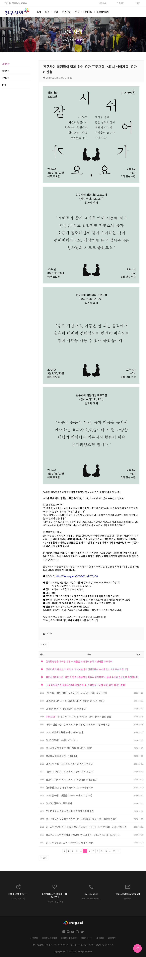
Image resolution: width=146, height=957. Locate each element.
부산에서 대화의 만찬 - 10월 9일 (61, 756)
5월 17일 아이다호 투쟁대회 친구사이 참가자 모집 (70, 811)
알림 (56, 11)
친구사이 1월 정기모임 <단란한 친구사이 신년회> (69, 842)
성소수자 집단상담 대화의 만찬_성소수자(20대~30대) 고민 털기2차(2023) (81, 819)
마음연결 (112, 938)
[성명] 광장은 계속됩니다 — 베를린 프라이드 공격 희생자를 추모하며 (79, 661)
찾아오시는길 (86, 938)
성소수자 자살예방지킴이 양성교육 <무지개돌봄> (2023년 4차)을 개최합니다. (83, 834)
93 (114, 851)
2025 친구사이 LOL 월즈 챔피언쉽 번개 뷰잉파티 (69, 764)
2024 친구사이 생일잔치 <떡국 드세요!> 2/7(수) (69, 795)
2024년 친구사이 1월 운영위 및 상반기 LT (66, 708)
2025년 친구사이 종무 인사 (59, 803)
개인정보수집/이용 (69, 938)
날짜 (138, 654)
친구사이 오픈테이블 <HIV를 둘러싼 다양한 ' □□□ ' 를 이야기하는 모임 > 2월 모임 (86, 827)
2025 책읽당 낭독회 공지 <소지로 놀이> (65, 732)
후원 (77, 11)
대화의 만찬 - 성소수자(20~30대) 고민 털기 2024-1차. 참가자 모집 (78, 724)
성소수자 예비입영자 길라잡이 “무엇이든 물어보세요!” (72, 779)
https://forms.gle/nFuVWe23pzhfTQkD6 (77, 576)
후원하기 (100, 938)
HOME (64, 39)
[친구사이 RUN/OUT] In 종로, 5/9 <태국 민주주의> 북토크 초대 (77, 693)
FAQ (4, 84)
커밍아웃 (66, 11)
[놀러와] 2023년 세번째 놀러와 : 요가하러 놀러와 (69, 787)
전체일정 (6, 77)
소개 (39, 11)
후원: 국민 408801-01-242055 (15, 3)
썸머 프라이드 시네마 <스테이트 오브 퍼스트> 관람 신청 (84, 716)
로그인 (121, 3)
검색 (138, 3)
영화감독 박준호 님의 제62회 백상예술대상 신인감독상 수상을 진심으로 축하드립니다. (87, 669)
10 (106, 851)
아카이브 (88, 11)
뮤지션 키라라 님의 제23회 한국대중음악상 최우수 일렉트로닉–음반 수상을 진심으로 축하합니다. (92, 677)
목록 (44, 644)
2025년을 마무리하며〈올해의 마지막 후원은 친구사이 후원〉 (76, 700)
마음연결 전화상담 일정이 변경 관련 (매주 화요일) (70, 771)
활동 (47, 11)
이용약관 (34, 938)
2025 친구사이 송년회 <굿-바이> (62, 740)
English (103, 3)
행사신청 (6, 70)
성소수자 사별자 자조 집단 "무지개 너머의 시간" (69, 748)
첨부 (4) (49, 633)
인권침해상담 (103, 11)
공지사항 (81, 39)
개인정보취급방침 (49, 938)
